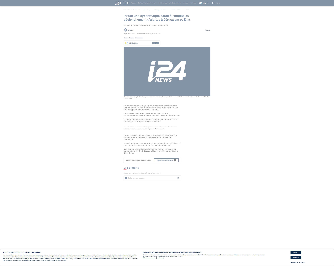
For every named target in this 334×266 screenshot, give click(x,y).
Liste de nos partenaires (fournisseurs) (153, 258)
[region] (167, 257)
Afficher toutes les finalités (298, 262)
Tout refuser (296, 257)
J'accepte (295, 252)
